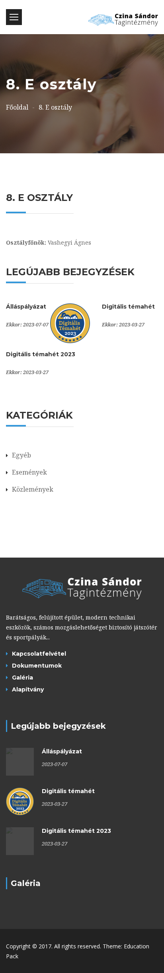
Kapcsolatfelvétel (39, 653)
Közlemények (32, 489)
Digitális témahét (128, 306)
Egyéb (21, 455)
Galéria (22, 677)
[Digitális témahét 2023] (20, 841)
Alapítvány (28, 689)
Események (29, 472)
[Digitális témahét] (70, 322)
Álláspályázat (26, 306)
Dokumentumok (37, 665)
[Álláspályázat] (20, 762)
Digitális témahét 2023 (40, 354)
